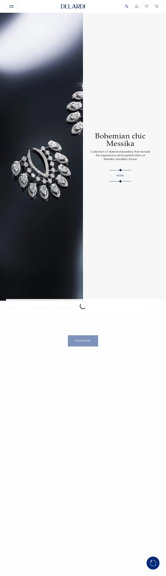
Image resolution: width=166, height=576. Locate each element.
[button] (11, 6)
